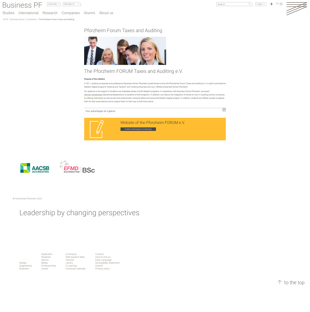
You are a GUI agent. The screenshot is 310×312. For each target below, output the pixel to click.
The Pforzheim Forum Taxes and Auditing (56, 19)
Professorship (48, 265)
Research (50, 13)
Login (259, 4)
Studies (8, 13)
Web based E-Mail (75, 257)
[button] (155, 111)
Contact (99, 254)
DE (277, 3)
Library (69, 262)
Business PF (22, 5)
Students (46, 257)
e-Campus (71, 254)
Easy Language (103, 259)
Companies (71, 13)
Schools (52, 4)
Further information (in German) (138, 129)
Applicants (46, 254)
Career (44, 268)
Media (44, 262)
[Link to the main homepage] (296, 8)
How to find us (103, 257)
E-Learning (71, 265)
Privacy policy (102, 268)
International (29, 13)
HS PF (5, 19)
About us (106, 13)
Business (24, 268)
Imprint (99, 265)
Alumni (89, 13)
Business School (18, 19)
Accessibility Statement (107, 262)
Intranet (70, 259)
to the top (294, 282)
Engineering (25, 265)
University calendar (76, 268)
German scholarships (93, 95)
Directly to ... (71, 4)
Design (23, 262)
